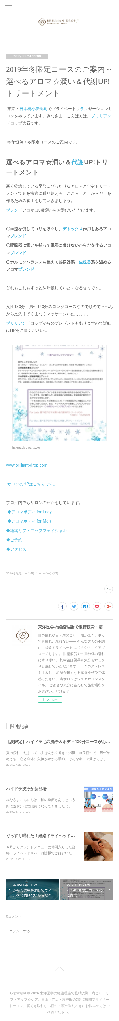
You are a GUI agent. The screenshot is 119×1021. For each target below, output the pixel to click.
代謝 (77, 161)
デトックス (73, 228)
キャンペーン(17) (47, 573)
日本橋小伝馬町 (33, 108)
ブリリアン (101, 116)
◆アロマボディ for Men (29, 521)
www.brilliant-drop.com (26, 465)
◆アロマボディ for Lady (29, 511)
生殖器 (85, 262)
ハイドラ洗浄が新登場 (26, 788)
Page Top (59, 970)
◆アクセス (16, 549)
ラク (84, 108)
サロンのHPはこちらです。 (32, 484)
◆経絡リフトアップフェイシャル (36, 530)
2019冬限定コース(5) (20, 573)
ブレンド (14, 210)
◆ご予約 (14, 540)
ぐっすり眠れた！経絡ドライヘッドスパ (42, 835)
